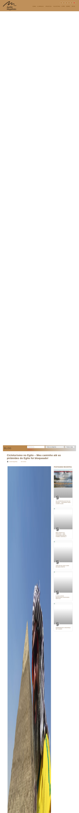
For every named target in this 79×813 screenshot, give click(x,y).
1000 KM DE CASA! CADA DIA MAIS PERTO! (62, 566)
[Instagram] (64, 3)
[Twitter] (69, 3)
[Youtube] (61, 3)
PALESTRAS (56, 6)
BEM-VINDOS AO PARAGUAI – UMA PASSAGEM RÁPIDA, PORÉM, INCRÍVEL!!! (61, 534)
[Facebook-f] (66, 3)
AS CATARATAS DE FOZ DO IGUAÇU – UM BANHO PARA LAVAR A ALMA (63, 502)
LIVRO (63, 6)
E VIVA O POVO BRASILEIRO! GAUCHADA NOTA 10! (62, 597)
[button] (40, 6)
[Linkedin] (72, 3)
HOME (34, 6)
